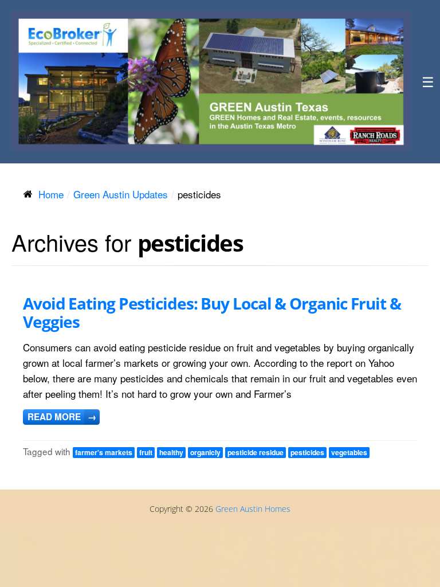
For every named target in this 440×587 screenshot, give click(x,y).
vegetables (349, 452)
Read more (62, 416)
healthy (171, 452)
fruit (145, 452)
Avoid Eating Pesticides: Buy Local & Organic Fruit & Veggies (212, 312)
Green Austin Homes (252, 508)
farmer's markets (103, 452)
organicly (205, 452)
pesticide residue (255, 452)
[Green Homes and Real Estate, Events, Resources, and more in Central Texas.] (210, 81)
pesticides (307, 452)
